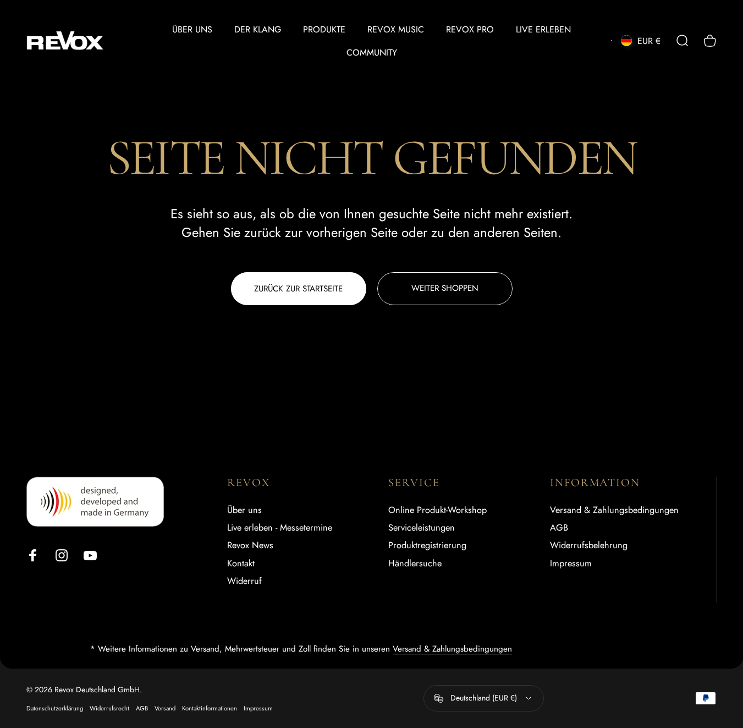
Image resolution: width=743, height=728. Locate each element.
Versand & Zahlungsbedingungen (614, 510)
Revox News (250, 546)
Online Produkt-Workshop (437, 510)
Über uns (244, 510)
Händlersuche (415, 563)
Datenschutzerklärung (54, 708)
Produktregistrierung (427, 546)
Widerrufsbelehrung (589, 546)
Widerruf (244, 581)
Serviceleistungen (421, 527)
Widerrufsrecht (109, 708)
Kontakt (241, 563)
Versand (165, 708)
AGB (559, 527)
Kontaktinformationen (209, 708)
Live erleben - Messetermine (279, 527)
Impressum (571, 563)
